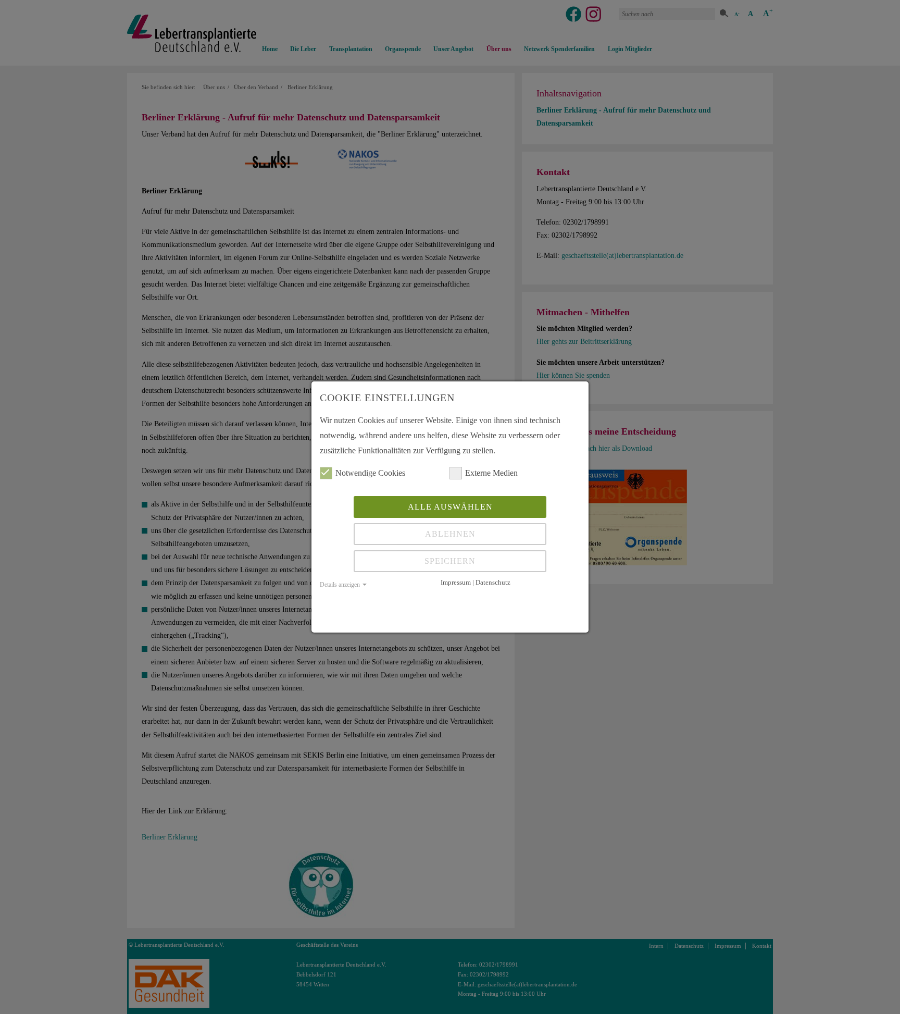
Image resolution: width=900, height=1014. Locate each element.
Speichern (450, 561)
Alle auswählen (450, 506)
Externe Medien (491, 472)
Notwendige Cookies (370, 472)
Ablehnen (450, 533)
